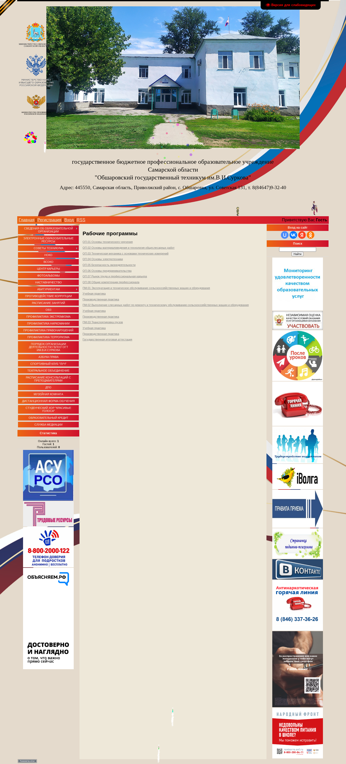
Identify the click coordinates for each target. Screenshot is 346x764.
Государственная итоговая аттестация (107, 339)
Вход (69, 220)
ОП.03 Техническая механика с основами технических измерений (125, 253)
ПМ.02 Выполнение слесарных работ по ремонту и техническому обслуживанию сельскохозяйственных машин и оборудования (166, 304)
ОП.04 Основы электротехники (103, 259)
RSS (81, 220)
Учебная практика (94, 293)
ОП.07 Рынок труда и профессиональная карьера (115, 276)
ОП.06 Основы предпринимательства (107, 270)
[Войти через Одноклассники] (310, 235)
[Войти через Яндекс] (302, 235)
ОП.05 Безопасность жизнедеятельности (109, 264)
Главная (26, 220)
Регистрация (49, 220)
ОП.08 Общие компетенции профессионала (111, 282)
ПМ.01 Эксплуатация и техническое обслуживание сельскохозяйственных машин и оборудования (146, 287)
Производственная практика (101, 299)
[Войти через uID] (285, 235)
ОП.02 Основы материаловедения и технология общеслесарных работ (129, 247)
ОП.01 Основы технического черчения (108, 241)
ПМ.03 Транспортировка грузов (103, 322)
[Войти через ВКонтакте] (293, 235)
